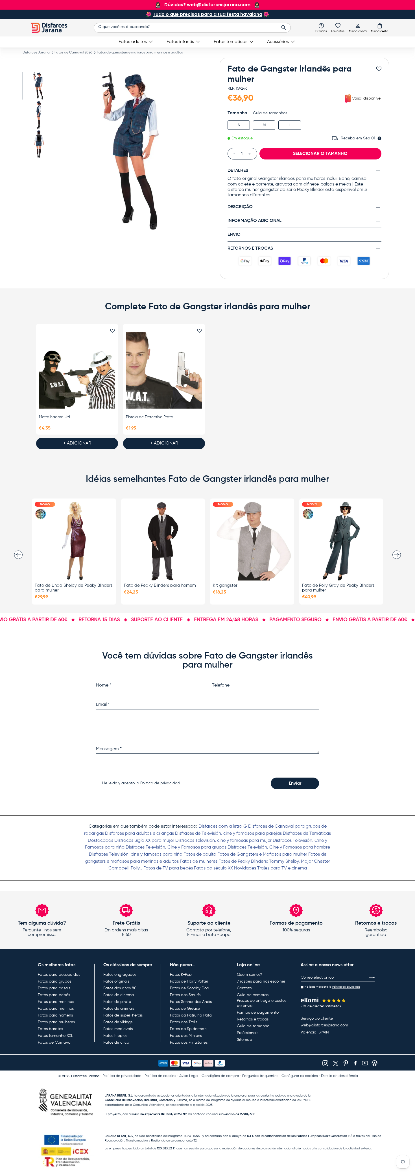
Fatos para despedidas (59, 975)
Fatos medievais (118, 1029)
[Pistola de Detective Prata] (164, 370)
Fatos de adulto (200, 854)
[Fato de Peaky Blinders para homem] (163, 541)
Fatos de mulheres (198, 861)
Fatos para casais (54, 988)
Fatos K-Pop (181, 975)
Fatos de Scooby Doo (189, 988)
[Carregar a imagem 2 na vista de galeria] (39, 115)
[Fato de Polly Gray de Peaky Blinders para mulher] (341, 541)
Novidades (245, 868)
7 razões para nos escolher (261, 981)
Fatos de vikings (117, 1022)
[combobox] (192, 28)
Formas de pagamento (258, 1013)
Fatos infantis (180, 42)
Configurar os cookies (299, 1076)
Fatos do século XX (213, 868)
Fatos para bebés (54, 995)
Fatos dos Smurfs (185, 995)
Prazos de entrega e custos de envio (261, 1003)
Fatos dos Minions (186, 1036)
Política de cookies (160, 1076)
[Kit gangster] (252, 541)
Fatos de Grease (185, 1009)
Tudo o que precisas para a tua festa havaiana (207, 14)
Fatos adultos (133, 42)
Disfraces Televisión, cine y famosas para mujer (223, 840)
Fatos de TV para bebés (168, 868)
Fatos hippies (115, 1036)
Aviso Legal (188, 1076)
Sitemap (244, 1040)
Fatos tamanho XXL (55, 1036)
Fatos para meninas (56, 1002)
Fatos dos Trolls (183, 1022)
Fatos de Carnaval (54, 1042)
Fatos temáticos (230, 42)
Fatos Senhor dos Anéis (191, 1002)
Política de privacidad (160, 783)
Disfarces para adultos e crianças (139, 833)
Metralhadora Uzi (54, 417)
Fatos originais (116, 981)
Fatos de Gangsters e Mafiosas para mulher (262, 854)
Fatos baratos (50, 1029)
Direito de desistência (339, 1076)
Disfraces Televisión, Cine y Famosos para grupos (176, 847)
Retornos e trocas (252, 1019)
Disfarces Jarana (36, 52)
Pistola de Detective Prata (149, 417)
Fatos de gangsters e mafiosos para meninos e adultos (140, 52)
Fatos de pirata (117, 1002)
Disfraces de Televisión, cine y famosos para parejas (229, 833)
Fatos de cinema (118, 995)
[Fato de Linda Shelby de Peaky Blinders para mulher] (74, 541)
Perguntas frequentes (260, 1076)
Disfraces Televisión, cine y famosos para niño (135, 854)
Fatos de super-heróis (123, 1015)
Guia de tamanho (253, 1026)
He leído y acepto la (141, 783)
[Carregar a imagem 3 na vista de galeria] (39, 144)
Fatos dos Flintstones (188, 1042)
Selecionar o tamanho (320, 154)
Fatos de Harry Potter (189, 981)
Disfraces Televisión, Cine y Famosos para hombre (279, 847)
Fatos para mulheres (56, 1022)
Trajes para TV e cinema (282, 868)
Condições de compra (220, 1076)
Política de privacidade (121, 1076)
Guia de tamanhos (270, 113)
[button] (379, 27)
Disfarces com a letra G (222, 826)
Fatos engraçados (119, 975)
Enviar (295, 783)
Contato (244, 988)
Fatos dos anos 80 (120, 988)
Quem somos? (249, 975)
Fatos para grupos (54, 981)
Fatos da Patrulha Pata (191, 1015)
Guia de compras (252, 995)
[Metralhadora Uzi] (77, 370)
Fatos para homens (55, 1015)
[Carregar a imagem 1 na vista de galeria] (39, 86)
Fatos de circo (116, 1042)
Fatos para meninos (56, 1009)
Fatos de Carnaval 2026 (73, 52)
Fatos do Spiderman (188, 1029)
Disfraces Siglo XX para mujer (144, 840)
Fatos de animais (118, 1009)
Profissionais (247, 1033)
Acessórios (278, 42)
